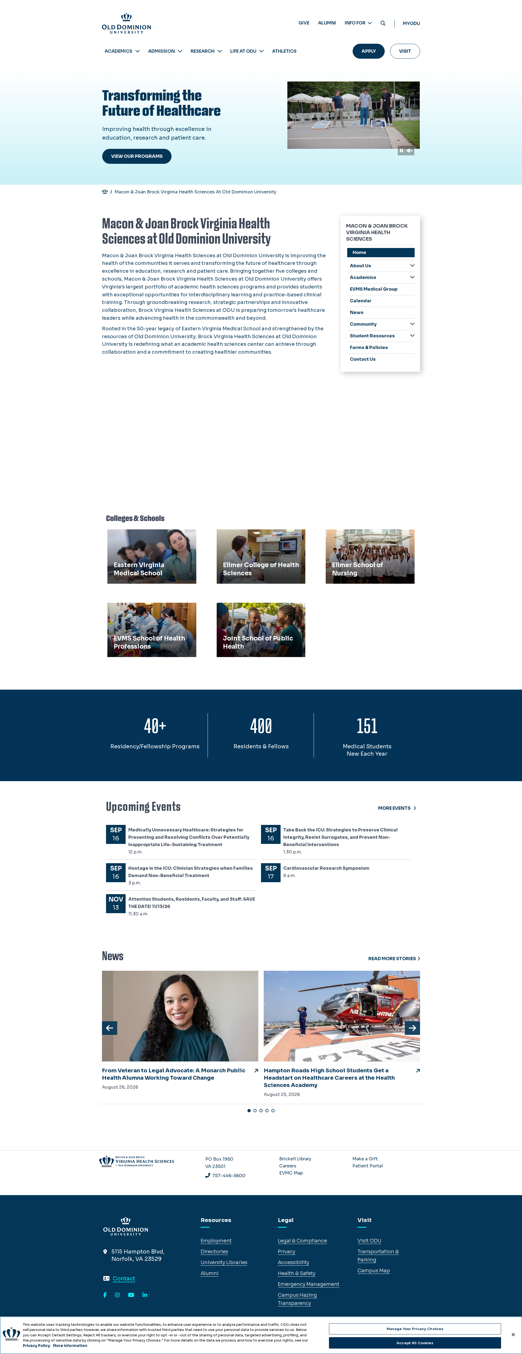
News (356, 312)
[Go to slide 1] (249, 1110)
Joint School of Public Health (255, 609)
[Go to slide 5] (273, 1110)
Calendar (360, 301)
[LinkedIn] (144, 1295)
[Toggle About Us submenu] (412, 265)
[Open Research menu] (219, 51)
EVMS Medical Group (373, 289)
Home (359, 252)
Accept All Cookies (414, 1342)
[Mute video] (409, 150)
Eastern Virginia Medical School (149, 535)
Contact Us (363, 359)
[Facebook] (105, 1295)
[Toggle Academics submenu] (412, 277)
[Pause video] (401, 150)
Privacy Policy (36, 1345)
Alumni (327, 23)
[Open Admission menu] (180, 51)
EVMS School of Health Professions (138, 613)
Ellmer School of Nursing (359, 535)
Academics (118, 51)
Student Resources (372, 336)
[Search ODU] (383, 23)
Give (304, 23)
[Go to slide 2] (255, 1110)
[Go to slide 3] (261, 1110)
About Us (360, 266)
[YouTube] (131, 1295)
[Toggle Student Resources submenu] (412, 336)
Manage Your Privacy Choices (415, 1329)
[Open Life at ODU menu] (261, 51)
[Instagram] (117, 1295)
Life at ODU (243, 51)
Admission (161, 51)
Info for (355, 23)
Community (363, 324)
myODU (411, 23)
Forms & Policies (369, 347)
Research (203, 51)
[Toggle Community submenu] (412, 324)
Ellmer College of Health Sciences (261, 535)
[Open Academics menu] (137, 51)
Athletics (284, 51)
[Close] (513, 1334)
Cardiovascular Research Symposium (326, 868)
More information (70, 1345)
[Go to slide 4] (267, 1110)
